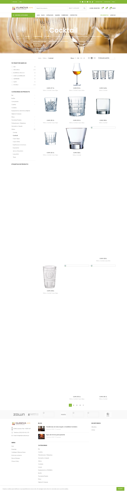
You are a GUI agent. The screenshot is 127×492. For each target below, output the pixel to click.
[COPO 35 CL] (77, 330)
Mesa (13, 117)
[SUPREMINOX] (33, 414)
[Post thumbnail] (41, 428)
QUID (15, 81)
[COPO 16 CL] (77, 74)
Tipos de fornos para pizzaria (55, 435)
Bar (12, 95)
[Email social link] (82, 2)
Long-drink (16, 154)
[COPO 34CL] (50, 277)
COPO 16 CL (76, 88)
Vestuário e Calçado (17, 126)
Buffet (13, 98)
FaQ (13, 446)
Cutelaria (14, 107)
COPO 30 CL (50, 120)
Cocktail (15, 135)
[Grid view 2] (89, 58)
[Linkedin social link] (90, 2)
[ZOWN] (19, 414)
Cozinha (14, 104)
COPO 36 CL (103, 397)
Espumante (16, 148)
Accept (120, 488)
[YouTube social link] (87, 2)
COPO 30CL (103, 120)
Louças (40, 467)
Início (39, 58)
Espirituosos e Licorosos (19, 144)
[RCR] (48, 414)
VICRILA (15, 84)
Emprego (14, 449)
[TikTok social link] (92, 2)
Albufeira (93, 427)
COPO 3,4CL (103, 88)
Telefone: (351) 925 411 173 (21, 432)
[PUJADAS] (63, 414)
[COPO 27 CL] (50, 74)
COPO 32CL (76, 153)
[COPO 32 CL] (50, 139)
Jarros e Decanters (18, 151)
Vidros (13, 129)
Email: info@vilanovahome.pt (21, 435)
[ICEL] (108, 414)
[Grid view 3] (92, 58)
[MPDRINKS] (78, 414)
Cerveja (15, 132)
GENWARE (16, 78)
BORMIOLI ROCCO (19, 72)
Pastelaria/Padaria (16, 120)
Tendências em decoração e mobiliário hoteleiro (61, 427)
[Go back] (47, 30)
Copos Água (16, 138)
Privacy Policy (15, 461)
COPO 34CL (50, 291)
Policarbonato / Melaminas (19, 123)
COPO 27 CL (50, 88)
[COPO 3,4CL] (103, 74)
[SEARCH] (84, 8)
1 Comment (58, 429)
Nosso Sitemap (16, 458)
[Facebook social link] (80, 2)
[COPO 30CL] (103, 106)
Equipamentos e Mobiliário (45, 470)
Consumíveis (15, 101)
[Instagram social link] (85, 2)
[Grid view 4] (94, 58)
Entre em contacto (17, 455)
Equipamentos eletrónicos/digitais (21, 110)
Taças (14, 157)
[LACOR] (93, 414)
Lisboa (93, 430)
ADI (14, 66)
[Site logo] (22, 8)
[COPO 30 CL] (50, 106)
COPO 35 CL (77, 397)
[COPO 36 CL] (103, 330)
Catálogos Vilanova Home (18, 452)
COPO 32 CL (50, 153)
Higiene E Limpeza (16, 114)
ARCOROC (16, 69)
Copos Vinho (16, 141)
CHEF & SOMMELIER (19, 75)
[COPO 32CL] (77, 139)
